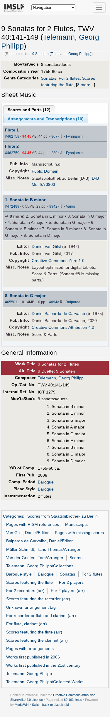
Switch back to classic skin (51, 704)
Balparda (73, 302)
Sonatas (48, 78)
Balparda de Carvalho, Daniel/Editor (39, 540)
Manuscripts (76, 524)
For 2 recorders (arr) (25, 590)
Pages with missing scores (79, 532)
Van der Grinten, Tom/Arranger (34, 557)
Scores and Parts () (29, 109)
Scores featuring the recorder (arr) (38, 598)
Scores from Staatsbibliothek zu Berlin (62, 516)
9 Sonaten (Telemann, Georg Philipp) (62, 54)
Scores (76, 557)
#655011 (12, 302)
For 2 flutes (69, 78)
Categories (13, 516)
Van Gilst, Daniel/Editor (27, 532)
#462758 (12, 136)
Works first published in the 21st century (43, 665)
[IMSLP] (15, 7)
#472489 (12, 206)
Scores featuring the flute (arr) (34, 632)
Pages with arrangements (30, 648)
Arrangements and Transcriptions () (46, 118)
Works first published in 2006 (33, 657)
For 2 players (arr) (68, 590)
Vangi (70, 206)
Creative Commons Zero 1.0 (58, 260)
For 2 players (71, 582)
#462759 (12, 153)
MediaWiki (22, 704)
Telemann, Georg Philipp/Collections (39, 565)
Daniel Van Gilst (46, 246)
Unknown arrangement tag (31, 607)
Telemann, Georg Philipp (61, 378)
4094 (53, 302)
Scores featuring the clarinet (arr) (37, 640)
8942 (53, 206)
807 (54, 136)
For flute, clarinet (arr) (26, 623)
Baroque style (19, 574)
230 (54, 153)
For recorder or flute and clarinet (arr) (41, 615)
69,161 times (73, 699)
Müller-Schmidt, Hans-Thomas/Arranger (43, 549)
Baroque (46, 482)
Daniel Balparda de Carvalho (58, 313)
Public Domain (45, 171)
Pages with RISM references (32, 524)
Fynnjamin (74, 136)
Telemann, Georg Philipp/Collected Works (44, 681)
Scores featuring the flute (29, 582)
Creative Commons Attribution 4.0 (63, 327)
